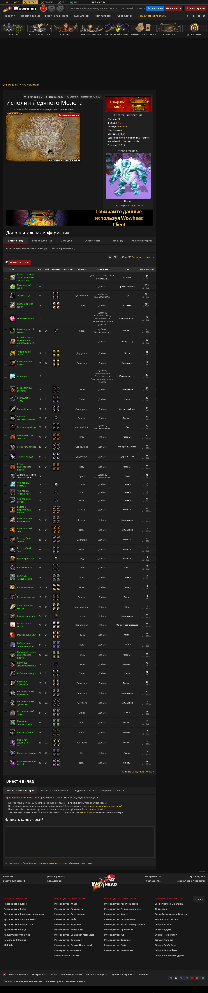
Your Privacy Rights (96, 974)
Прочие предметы (127, 286)
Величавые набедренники (24, 577)
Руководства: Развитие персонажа (24, 914)
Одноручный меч (127, 409)
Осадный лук (23, 295)
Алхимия (127, 277)
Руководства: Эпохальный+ (20, 919)
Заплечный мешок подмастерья (26, 476)
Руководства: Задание (67, 924)
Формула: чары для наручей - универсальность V (26, 341)
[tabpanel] (79, 514)
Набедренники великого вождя (25, 644)
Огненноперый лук (26, 427)
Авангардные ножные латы (24, 492)
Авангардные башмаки (24, 484)
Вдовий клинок (25, 409)
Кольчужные (127, 363)
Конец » (150, 257)
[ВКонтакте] (202, 978)
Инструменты (153, 876)
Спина (127, 399)
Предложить (136, 205)
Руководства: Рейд (15, 929)
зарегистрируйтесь (58, 863)
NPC (24, 84)
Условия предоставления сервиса (65, 981)
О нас (54, 974)
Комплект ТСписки (15, 939)
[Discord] (170, 978)
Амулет (127, 753)
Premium (143, 974)
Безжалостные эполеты (24, 389)
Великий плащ (24, 567)
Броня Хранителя (26, 558)
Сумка (127, 476)
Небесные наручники (22, 683)
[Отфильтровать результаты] (115, 257)
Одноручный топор (127, 446)
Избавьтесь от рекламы (152, 16)
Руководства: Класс (15, 903)
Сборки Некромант (166, 934)
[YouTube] (192, 978)
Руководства (124, 16)
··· (84, 2)
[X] (176, 978)
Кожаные (127, 305)
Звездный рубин (25, 318)
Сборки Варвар (163, 924)
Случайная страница (123, 974)
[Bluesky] (181, 978)
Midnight (9, 945)
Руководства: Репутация (68, 929)
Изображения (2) (128, 151)
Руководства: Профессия (18, 924)
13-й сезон (161, 908)
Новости (10, 16)
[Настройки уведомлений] (193, 16)
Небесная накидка (26, 673)
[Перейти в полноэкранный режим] (188, 16)
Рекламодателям (71, 974)
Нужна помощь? (18, 974)
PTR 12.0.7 (60, 8)
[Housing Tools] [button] (30, 16)
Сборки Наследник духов (169, 955)
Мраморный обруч (26, 634)
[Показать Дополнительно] (173, 16)
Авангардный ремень (24, 500)
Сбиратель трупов (26, 446)
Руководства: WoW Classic (120, 898)
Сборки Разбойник (165, 945)
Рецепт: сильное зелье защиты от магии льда (26, 277)
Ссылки (74, 96)
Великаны (34, 84)
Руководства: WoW (15, 898)
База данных (81, 16)
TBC (64, 2)
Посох (127, 353)
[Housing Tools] (56, 876)
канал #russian (87, 812)
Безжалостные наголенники (24, 520)
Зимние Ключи (66, 109)
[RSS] (197, 978)
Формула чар (127, 341)
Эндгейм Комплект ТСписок (171, 914)
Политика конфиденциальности (23, 981)
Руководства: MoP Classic (70, 898)
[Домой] (20, 8)
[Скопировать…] (110, 257)
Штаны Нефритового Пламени (24, 466)
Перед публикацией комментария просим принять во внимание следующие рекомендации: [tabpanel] (64, 830)
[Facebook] (186, 978)
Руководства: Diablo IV (169, 898)
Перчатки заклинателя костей (23, 742)
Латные (127, 484)
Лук (127, 295)
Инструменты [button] (103, 16)
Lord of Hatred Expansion (169, 903)
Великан (122, 126)
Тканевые (127, 330)
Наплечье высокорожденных (26, 664)
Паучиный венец (25, 732)
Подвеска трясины (26, 753)
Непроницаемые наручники (25, 693)
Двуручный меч (127, 456)
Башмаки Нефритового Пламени (24, 509)
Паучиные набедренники (24, 722)
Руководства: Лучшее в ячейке (122, 908)
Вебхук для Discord (57, 16)
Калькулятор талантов (17, 934)
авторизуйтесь (40, 863)
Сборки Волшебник (166, 950)
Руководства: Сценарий (68, 939)
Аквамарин (22, 376)
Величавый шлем (26, 597)
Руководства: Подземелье (69, 914)
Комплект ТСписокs (166, 919)
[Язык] (204, 16)
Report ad (202, 871)
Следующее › (138, 257)
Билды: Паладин (164, 939)
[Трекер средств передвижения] (79, 218)
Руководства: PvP (114, 934)
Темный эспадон (25, 456)
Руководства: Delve (15, 908)
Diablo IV (100, 2)
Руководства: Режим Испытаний (73, 945)
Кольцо (127, 634)
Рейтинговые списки (66, 955)
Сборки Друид (163, 929)
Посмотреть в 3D (90, 96)
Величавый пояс (25, 587)
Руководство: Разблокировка (121, 903)
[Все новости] (7, 2)
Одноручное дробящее (127, 625)
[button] (50, 152)
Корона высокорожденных (26, 418)
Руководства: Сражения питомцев (74, 934)
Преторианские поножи (25, 437)
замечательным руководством (105, 806)
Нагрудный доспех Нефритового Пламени (26, 655)
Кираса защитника (26, 616)
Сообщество (153, 880)
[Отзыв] (199, 16)
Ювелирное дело (127, 318)
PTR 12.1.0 (51, 8)
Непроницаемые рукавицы (25, 703)
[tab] (15, 241)
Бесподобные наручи (24, 540)
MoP (76, 2)
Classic (49, 2)
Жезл (127, 607)
